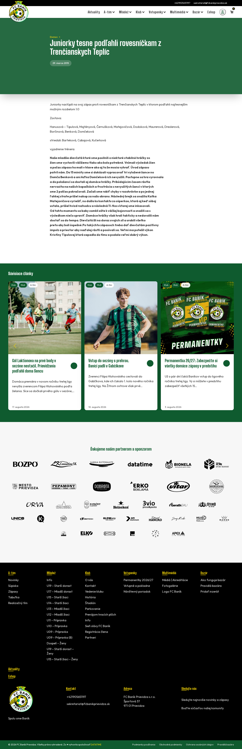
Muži (23, 285)
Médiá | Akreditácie (175, 580)
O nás (89, 580)
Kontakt (90, 586)
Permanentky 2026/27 (138, 580)
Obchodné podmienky (170, 744)
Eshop (11, 676)
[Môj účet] (222, 12)
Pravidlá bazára (211, 586)
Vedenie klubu (94, 591)
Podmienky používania (143, 744)
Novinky (13, 580)
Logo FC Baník (172, 591)
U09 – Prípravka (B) (59, 637)
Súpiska (13, 586)
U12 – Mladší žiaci (58, 614)
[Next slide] (227, 346)
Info (49, 580)
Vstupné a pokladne (137, 586)
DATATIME (96, 744)
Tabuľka (13, 597)
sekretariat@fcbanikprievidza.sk (210, 2)
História (90, 597)
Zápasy (13, 591)
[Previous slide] (15, 346)
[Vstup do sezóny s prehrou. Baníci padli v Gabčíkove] (120, 345)
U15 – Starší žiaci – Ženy (62, 659)
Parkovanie (92, 609)
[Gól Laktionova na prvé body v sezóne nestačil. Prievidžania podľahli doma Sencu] (44, 345)
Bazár (204, 573)
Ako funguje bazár (213, 580)
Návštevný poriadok (137, 591)
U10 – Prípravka (57, 626)
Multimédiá (169, 573)
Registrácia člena (96, 632)
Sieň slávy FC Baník (97, 626)
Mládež (51, 573)
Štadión (90, 603)
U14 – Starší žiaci (58, 603)
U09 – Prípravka (57, 632)
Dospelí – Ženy (56, 643)
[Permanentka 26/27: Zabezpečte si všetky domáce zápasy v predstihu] (197, 345)
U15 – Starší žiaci (57, 597)
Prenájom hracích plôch (100, 614)
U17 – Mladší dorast (59, 591)
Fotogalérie (170, 586)
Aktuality (13, 669)
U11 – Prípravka (56, 620)
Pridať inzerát (210, 591)
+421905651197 (182, 2)
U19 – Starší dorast (59, 586)
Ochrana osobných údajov (200, 744)
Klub (14, 285)
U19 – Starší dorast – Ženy (60, 651)
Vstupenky (130, 573)
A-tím (33, 285)
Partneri (90, 637)
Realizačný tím (17, 603)
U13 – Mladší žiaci (58, 609)
